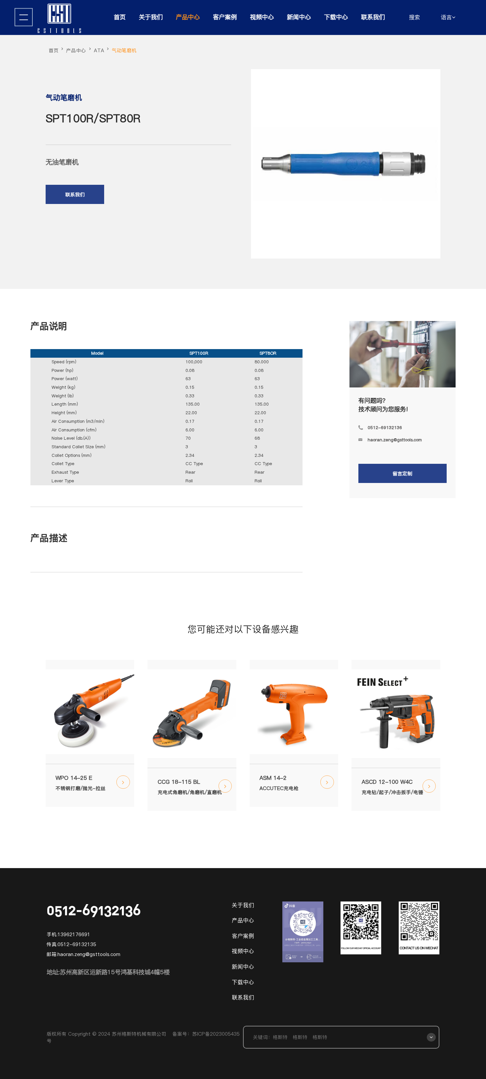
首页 (120, 17)
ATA (99, 50)
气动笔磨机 (124, 50)
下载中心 (336, 17)
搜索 (414, 17)
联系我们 (373, 17)
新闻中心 (299, 17)
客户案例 (225, 17)
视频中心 (262, 17)
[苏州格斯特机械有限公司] (60, 19)
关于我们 (151, 17)
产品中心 (188, 17)
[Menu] (23, 17)
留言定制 (402, 473)
